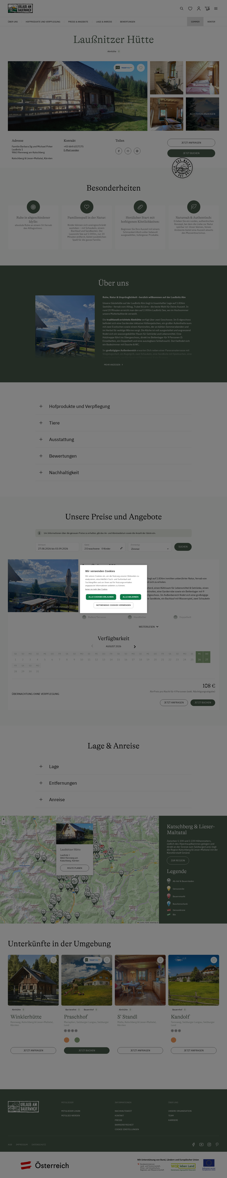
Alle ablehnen (130, 597)
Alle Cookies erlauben (101, 597)
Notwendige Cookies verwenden (113, 605)
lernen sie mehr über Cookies (96, 589)
